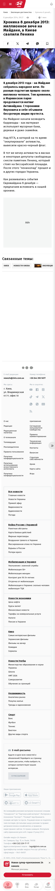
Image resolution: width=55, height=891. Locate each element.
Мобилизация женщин (19, 573)
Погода (11, 515)
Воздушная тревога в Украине (23, 540)
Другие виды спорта (18, 734)
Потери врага (14, 552)
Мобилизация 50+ (16, 569)
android (12, 794)
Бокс (10, 718)
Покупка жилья (15, 701)
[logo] (19, 4)
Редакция (8, 426)
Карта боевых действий (19, 532)
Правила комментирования (38, 435)
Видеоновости (15, 507)
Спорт (11, 714)
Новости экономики (19, 598)
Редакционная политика (10, 432)
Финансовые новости (18, 610)
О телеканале (10, 437)
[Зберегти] (47, 43)
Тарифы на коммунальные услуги (24, 614)
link (31, 389)
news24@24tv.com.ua (14, 378)
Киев (5, 12)
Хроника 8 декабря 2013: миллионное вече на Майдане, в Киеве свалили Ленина (43, 12)
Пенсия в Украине (17, 622)
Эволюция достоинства (21, 12)
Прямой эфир (15, 503)
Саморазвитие (15, 679)
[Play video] (27, 63)
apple (32, 794)
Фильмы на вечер (17, 643)
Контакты (34, 448)
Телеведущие (10, 442)
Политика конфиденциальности (13, 457)
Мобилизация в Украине (22, 562)
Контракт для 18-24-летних (21, 577)
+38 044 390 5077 (38, 378)
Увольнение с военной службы (23, 565)
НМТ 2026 (12, 675)
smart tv (12, 802)
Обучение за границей (19, 683)
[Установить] (27, 869)
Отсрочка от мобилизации (21, 581)
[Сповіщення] (51, 4)
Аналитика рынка (16, 697)
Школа (11, 672)
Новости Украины (17, 499)
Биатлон (12, 730)
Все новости (15, 491)
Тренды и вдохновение (19, 705)
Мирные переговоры (18, 536)
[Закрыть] (49, 863)
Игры (32, 474)
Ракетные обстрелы (17, 528)
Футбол (12, 722)
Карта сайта (35, 469)
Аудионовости (15, 511)
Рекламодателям (11, 447)
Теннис (11, 726)
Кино (11, 631)
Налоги (11, 618)
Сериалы (12, 651)
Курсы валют (14, 606)
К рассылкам (18, 776)
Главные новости (16, 495)
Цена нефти (14, 602)
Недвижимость (16, 693)
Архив (32, 464)
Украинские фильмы (18, 639)
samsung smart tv (32, 802)
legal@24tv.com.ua (37, 846)
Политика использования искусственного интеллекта (11, 466)
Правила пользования (14, 452)
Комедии (12, 647)
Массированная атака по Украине (24, 544)
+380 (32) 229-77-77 (20, 843)
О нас (6, 421)
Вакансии (34, 453)
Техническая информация (36, 442)
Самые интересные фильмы (21, 635)
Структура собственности (36, 458)
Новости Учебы (17, 660)
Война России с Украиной (22, 524)
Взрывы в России (16, 548)
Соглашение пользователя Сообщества (36, 428)
